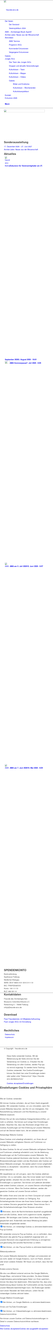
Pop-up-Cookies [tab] (6, 1229)
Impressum (9, 1037)
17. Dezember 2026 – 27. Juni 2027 (18, 146)
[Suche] (5, 100)
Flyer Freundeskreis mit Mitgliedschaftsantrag (22, 1019)
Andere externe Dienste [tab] (9, 1269)
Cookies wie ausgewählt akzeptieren (34, 1328)
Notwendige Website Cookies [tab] (11, 1134)
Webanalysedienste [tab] (7, 1251)
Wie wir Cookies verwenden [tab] (11, 1098)
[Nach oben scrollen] (0, 1051)
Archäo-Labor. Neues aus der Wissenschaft (21, 149)
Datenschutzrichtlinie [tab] (8, 1314)
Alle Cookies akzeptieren (10, 1328)
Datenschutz (10, 1034)
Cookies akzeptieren (15, 1083)
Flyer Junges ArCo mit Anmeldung (17, 1021)
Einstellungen (28, 1083)
